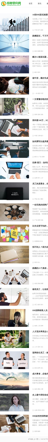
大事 (42, 389)
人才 (42, 178)
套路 (35, 325)
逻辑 (39, 389)
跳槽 (39, 51)
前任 (35, 368)
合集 (35, 410)
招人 (39, 262)
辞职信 (40, 410)
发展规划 (37, 241)
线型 (39, 93)
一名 (35, 93)
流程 (39, 114)
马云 (42, 347)
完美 (42, 220)
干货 (35, 30)
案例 (39, 431)
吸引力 (36, 157)
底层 (35, 389)
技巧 (39, 30)
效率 (39, 368)
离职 (42, 51)
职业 (41, 241)
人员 (39, 325)
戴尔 (35, 72)
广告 (40, 157)
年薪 (35, 135)
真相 (39, 283)
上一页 (35, 439)
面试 (35, 51)
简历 (35, 262)
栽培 (39, 304)
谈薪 (42, 30)
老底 (35, 283)
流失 (39, 347)
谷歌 (42, 114)
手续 (35, 199)
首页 (30, 3)
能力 (42, 135)
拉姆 (35, 178)
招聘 (35, 114)
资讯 (39, 3)
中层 (42, 93)
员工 (39, 199)
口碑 (39, 135)
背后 (43, 410)
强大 (42, 304)
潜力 (39, 178)
